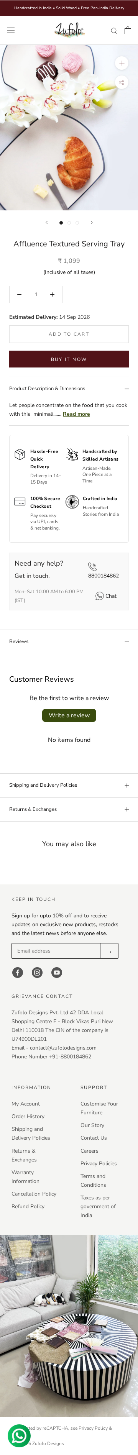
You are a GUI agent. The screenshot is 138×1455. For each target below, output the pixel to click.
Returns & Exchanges (33, 809)
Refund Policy (28, 1206)
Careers (89, 1151)
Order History (28, 1116)
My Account (26, 1103)
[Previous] (47, 222)
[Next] (91, 222)
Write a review (69, 715)
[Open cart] (128, 30)
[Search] (114, 30)
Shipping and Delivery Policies (43, 785)
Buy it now (69, 359)
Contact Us (93, 1138)
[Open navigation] (11, 30)
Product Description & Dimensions (47, 388)
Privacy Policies (98, 1163)
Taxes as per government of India (98, 1206)
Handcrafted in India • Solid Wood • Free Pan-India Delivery (69, 8)
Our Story (92, 1125)
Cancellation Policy (34, 1193)
